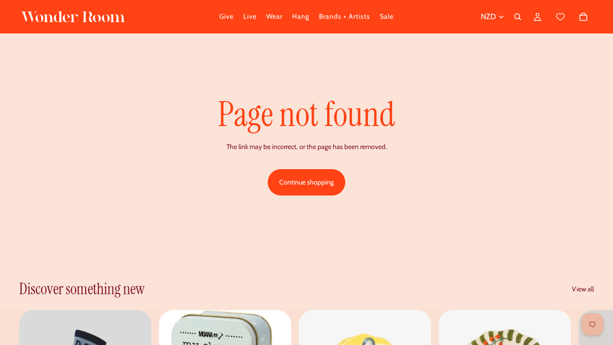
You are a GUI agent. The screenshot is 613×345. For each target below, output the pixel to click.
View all (583, 289)
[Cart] (571, 16)
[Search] (517, 16)
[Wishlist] (561, 17)
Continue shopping (306, 182)
